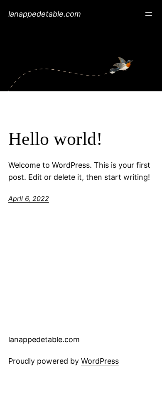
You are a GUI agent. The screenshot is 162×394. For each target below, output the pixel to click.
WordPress (100, 361)
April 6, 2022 (28, 198)
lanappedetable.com (44, 14)
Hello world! (55, 139)
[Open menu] (149, 14)
